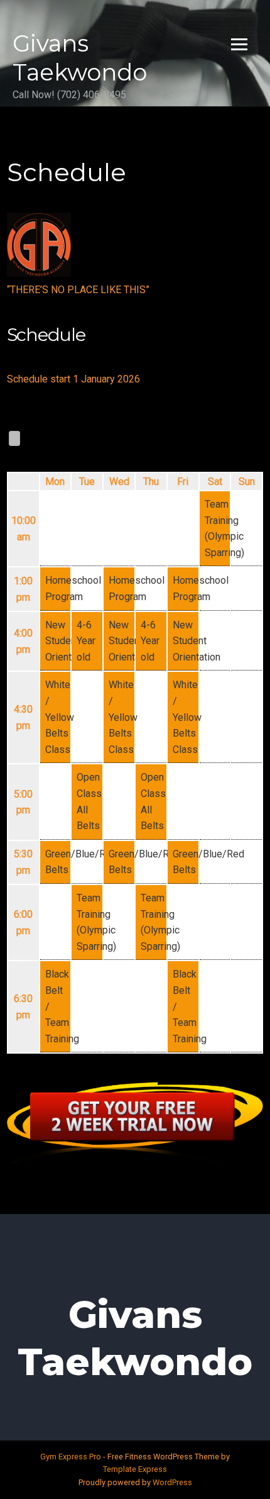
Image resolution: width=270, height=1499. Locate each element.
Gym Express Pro (71, 1456)
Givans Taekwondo (80, 57)
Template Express (135, 1469)
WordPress (172, 1482)
